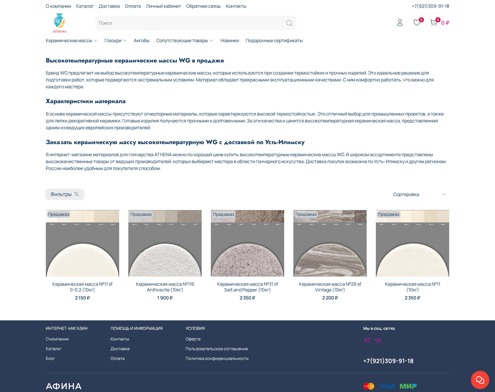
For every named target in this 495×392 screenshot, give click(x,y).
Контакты (236, 6)
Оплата (133, 6)
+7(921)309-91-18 (430, 6)
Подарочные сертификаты (274, 40)
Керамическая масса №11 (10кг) (412, 287)
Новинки (230, 40)
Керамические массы (69, 40)
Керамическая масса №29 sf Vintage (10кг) (330, 287)
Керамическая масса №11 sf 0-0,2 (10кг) (82, 287)
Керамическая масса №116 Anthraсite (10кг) (165, 287)
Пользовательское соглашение (217, 348)
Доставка (109, 6)
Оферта (193, 339)
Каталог (85, 6)
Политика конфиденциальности (217, 358)
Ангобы (142, 40)
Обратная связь (203, 6)
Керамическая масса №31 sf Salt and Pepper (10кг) (247, 287)
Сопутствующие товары (182, 40)
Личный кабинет (163, 6)
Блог (50, 358)
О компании (58, 6)
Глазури (113, 40)
